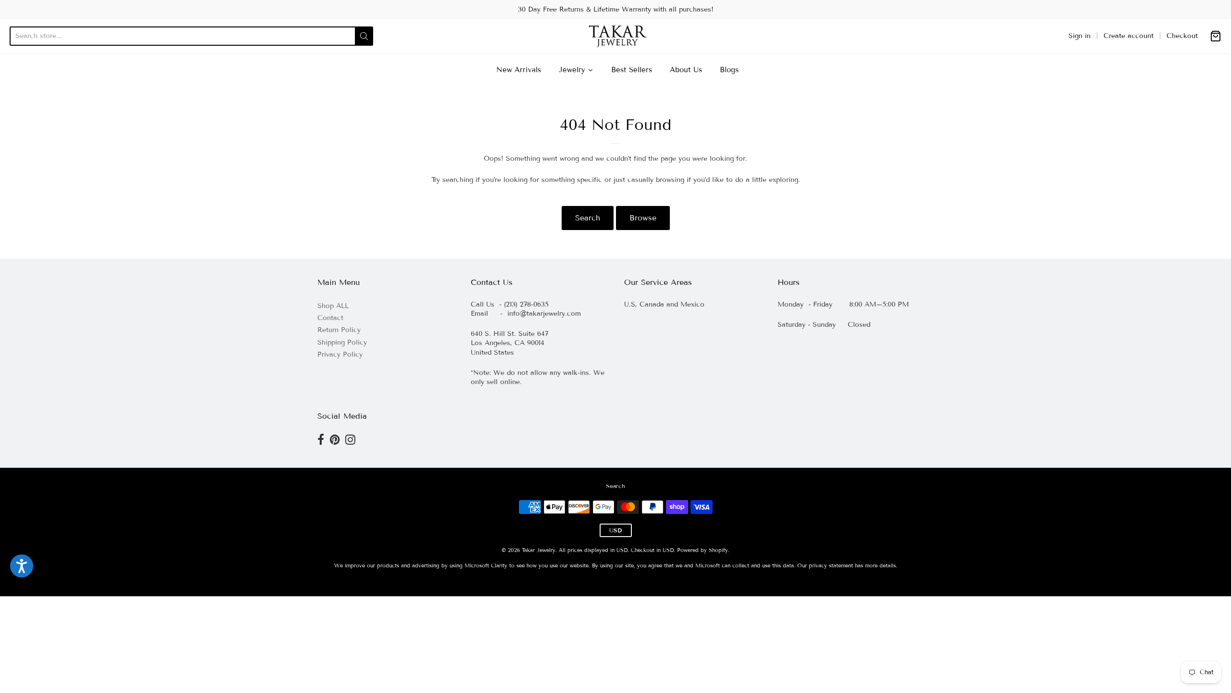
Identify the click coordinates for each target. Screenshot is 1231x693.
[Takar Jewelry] (615, 36)
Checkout (1182, 36)
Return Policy (339, 330)
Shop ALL (333, 306)
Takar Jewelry (538, 550)
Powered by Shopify (702, 550)
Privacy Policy (340, 354)
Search (587, 217)
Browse (642, 217)
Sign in (1079, 36)
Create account (1129, 36)
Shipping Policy (342, 342)
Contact (330, 318)
